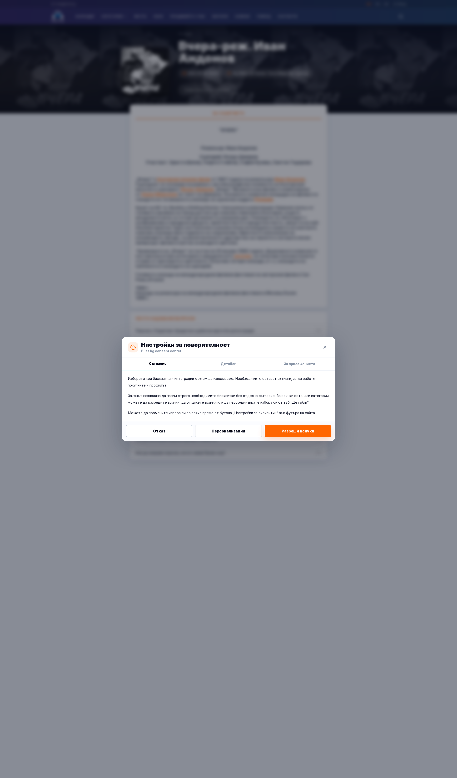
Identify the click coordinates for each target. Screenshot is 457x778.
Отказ (159, 431)
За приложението (299, 364)
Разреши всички (298, 431)
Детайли (228, 364)
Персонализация (228, 431)
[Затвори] (325, 347)
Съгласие (157, 363)
